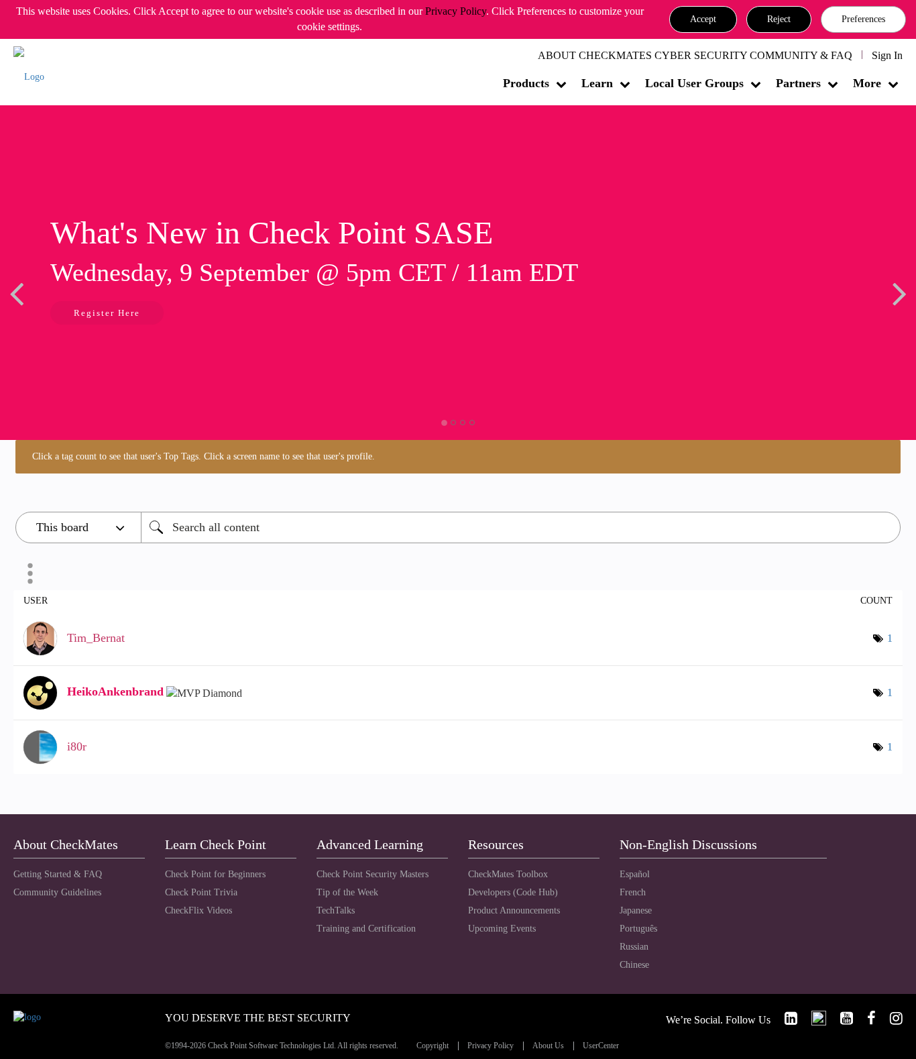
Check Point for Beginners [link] (215, 874)
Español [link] (635, 874)
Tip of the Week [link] (347, 892)
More (867, 83)
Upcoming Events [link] (502, 929)
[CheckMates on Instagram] (890, 1018)
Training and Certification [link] (366, 929)
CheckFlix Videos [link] (198, 910)
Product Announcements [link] (514, 910)
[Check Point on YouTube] (841, 1018)
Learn (597, 83)
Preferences (863, 19)
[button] (703, 19)
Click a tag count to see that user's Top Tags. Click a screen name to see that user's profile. (203, 456)
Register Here (85, 313)
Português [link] (638, 929)
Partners (798, 83)
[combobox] (521, 527)
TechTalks (336, 910)
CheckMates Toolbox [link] (508, 874)
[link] (785, 1018)
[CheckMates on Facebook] (866, 1018)
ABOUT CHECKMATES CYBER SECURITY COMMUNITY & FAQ (695, 55)
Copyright (432, 1046)
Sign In (887, 55)
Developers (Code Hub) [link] (513, 892)
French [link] (633, 892)
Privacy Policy (455, 11)
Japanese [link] (636, 910)
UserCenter (601, 1046)
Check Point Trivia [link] (201, 892)
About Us (548, 1046)
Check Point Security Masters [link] (372, 874)
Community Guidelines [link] (57, 892)
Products (526, 83)
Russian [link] (634, 947)
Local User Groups (694, 83)
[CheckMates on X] (813, 1018)
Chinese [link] (634, 965)
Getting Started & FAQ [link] (57, 874)
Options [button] (30, 573)
